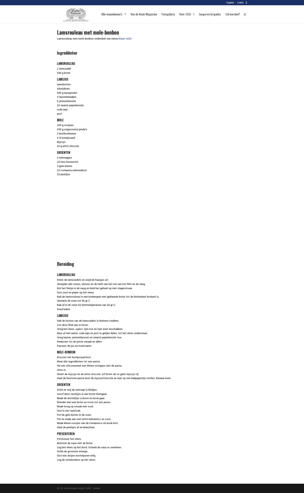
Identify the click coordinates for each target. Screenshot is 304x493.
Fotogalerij (168, 14)
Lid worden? (233, 14)
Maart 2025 (125, 38)
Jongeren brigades (210, 14)
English (230, 3)
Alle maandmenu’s (111, 14)
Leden (240, 3)
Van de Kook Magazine (144, 14)
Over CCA (185, 14)
